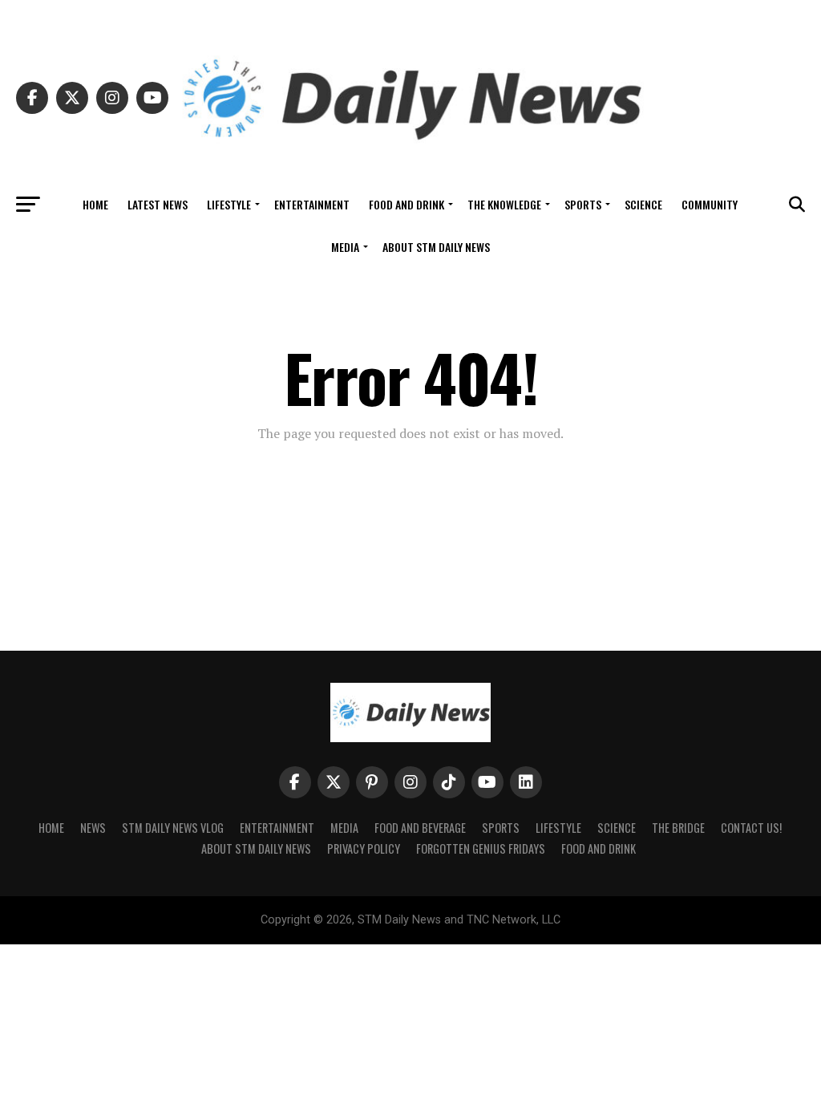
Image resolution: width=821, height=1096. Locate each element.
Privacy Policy (363, 848)
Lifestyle (229, 204)
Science (643, 204)
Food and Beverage (420, 827)
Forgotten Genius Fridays (480, 848)
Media (345, 246)
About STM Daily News (436, 246)
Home (95, 204)
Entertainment (312, 204)
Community (709, 204)
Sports (582, 204)
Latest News (157, 204)
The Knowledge (504, 204)
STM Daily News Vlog (173, 827)
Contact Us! (751, 827)
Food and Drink (406, 204)
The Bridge (678, 827)
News (93, 827)
